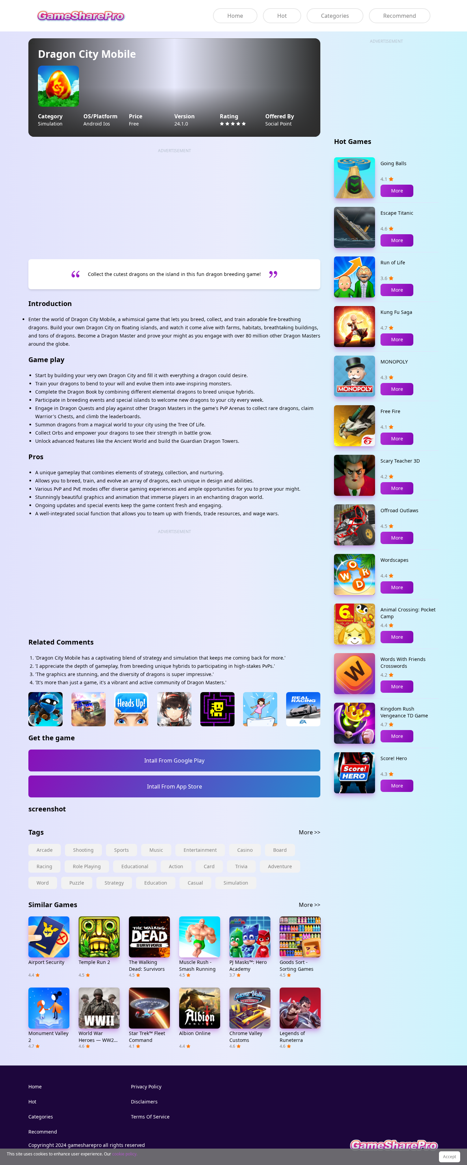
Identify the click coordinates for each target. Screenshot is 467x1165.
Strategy (114, 882)
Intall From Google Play (174, 760)
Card (209, 866)
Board (280, 850)
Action (176, 866)
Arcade (45, 850)
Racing (44, 866)
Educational (134, 866)
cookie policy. (124, 1154)
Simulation (236, 882)
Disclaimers (144, 1101)
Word (43, 882)
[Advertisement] (174, 202)
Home (235, 15)
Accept (449, 1157)
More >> (309, 832)
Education (155, 882)
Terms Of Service (150, 1116)
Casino (245, 850)
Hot (282, 15)
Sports (121, 850)
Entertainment (200, 850)
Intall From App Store (174, 786)
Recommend (399, 15)
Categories (335, 15)
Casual (195, 882)
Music (156, 850)
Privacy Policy (146, 1086)
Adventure (280, 866)
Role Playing (87, 866)
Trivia (241, 866)
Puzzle (76, 882)
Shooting (83, 850)
